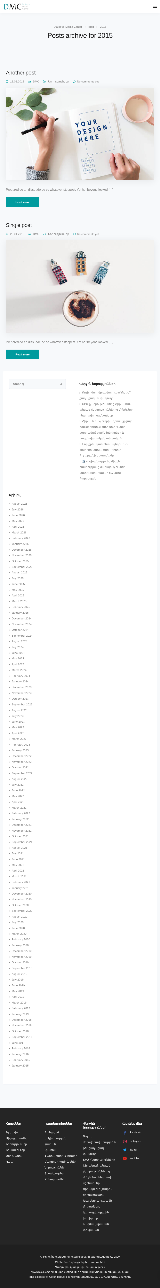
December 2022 (22, 755)
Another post (21, 73)
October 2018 (20, 1031)
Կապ (9, 1161)
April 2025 (18, 595)
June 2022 (18, 790)
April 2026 (18, 526)
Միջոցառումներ (17, 1138)
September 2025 (22, 566)
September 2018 (22, 1036)
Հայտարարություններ (60, 1155)
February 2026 (21, 538)
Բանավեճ (51, 1132)
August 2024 (19, 641)
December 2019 (22, 950)
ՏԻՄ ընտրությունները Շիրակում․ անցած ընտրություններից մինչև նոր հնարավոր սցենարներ (106, 409)
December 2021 (22, 824)
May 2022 (18, 796)
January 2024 (20, 681)
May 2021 (18, 864)
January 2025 (20, 612)
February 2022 (21, 813)
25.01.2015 (17, 234)
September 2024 (22, 635)
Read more (22, 202)
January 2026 (20, 543)
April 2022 (18, 801)
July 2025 (18, 578)
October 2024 (20, 629)
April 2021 (18, 870)
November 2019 (22, 956)
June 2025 (18, 584)
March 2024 (19, 669)
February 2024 (21, 675)
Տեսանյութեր (15, 1150)
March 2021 (19, 876)
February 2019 (21, 1008)
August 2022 (19, 778)
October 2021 (20, 836)
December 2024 (22, 618)
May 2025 (18, 589)
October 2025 (20, 561)
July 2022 (18, 784)
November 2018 (22, 1025)
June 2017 (18, 1042)
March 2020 (19, 933)
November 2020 (22, 899)
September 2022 (22, 773)
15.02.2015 (17, 81)
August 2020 (19, 916)
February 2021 (21, 882)
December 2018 (22, 1019)
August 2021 (19, 847)
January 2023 (20, 750)
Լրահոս (50, 1150)
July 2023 (18, 716)
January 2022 (20, 819)
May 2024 (18, 658)
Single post (19, 225)
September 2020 (22, 910)
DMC (36, 81)
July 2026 (18, 509)
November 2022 (22, 761)
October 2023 (20, 698)
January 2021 (20, 887)
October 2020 (20, 905)
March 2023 (19, 738)
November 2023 (22, 692)
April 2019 (18, 996)
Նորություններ (58, 81)
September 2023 (22, 704)
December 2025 (22, 549)
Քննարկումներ (55, 1179)
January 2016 (20, 1054)
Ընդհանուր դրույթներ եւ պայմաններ (80, 1262)
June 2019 (18, 985)
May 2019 (18, 991)
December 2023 (22, 687)
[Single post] (80, 288)
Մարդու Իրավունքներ (60, 1161)
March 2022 (19, 807)
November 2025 (22, 555)
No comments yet (88, 81)
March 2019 (19, 1002)
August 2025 (19, 572)
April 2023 (18, 733)
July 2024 (18, 647)
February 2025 (21, 607)
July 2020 (18, 922)
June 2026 (18, 515)
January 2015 (20, 1065)
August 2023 (19, 710)
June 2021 (18, 859)
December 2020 (22, 893)
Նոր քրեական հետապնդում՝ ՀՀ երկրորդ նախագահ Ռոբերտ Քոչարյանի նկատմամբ (104, 450)
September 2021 (22, 841)
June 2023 (18, 721)
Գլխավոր (13, 1132)
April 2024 (18, 664)
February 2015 (21, 1059)
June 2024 (18, 652)
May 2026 (18, 521)
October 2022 (20, 767)
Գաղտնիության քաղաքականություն (80, 1267)
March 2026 (19, 532)
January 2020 (20, 945)
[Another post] (80, 135)
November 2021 (22, 830)
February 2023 (21, 744)
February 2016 (21, 1048)
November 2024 (22, 624)
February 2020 (21, 939)
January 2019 (20, 1014)
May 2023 (18, 727)
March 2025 (19, 601)
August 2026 (19, 503)
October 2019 (20, 962)
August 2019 (19, 973)
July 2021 (18, 853)
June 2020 (18, 928)
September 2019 (22, 968)
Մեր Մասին (14, 1155)
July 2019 (18, 979)
